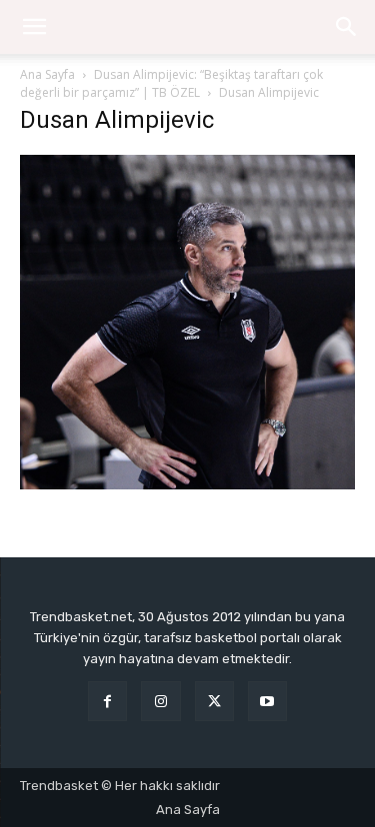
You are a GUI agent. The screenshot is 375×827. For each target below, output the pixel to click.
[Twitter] (214, 700)
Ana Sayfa (47, 74)
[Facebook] (107, 700)
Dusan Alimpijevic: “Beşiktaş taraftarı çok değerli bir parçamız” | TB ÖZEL (171, 83)
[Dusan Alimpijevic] (187, 483)
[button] (347, 27)
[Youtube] (267, 700)
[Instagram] (160, 700)
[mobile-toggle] (34, 27)
